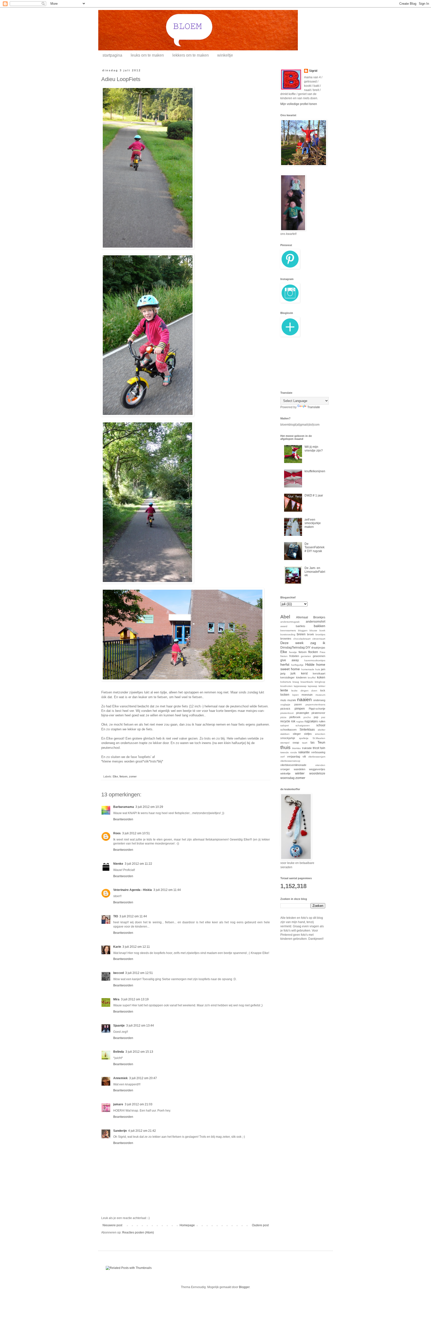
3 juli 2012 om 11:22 (138, 863)
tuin (322, 748)
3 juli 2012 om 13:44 (140, 1025)
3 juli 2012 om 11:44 (167, 890)
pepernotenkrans (315, 704)
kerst (304, 673)
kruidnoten (286, 686)
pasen (298, 704)
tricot (316, 748)
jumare (118, 1104)
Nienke (118, 863)
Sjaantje (119, 1025)
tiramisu (296, 748)
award (283, 626)
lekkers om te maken (190, 55)
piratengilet (302, 712)
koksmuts (285, 681)
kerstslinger (287, 677)
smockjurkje (287, 738)
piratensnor (318, 712)
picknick (285, 708)
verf (282, 756)
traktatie (307, 748)
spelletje (304, 738)
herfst (284, 664)
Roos (117, 833)
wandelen (299, 769)
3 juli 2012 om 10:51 (136, 833)
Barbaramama (123, 807)
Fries (322, 652)
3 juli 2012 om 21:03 (138, 1104)
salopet (284, 725)
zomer (133, 776)
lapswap (312, 686)
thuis (285, 747)
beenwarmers (288, 630)
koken (321, 677)
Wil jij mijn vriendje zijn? (314, 448)
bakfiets (300, 626)
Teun (321, 742)
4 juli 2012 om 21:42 (142, 1131)
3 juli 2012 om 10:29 (149, 807)
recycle (285, 721)
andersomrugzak (290, 621)
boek (322, 630)
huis (317, 669)
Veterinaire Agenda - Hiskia (132, 890)
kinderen (301, 677)
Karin (117, 946)
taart (304, 742)
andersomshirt (315, 621)
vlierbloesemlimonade (293, 764)
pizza (283, 717)
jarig (282, 673)
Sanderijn (120, 1131)
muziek (291, 700)
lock (322, 690)
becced (118, 973)
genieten (306, 656)
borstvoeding (287, 634)
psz (323, 717)
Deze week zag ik (302, 643)
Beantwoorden (123, 819)
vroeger (285, 769)
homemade (307, 669)
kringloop (320, 681)
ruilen (322, 721)
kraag (296, 681)
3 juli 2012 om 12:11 (136, 946)
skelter (321, 729)
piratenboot (287, 713)
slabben (285, 734)
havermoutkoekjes (314, 660)
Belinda (118, 1051)
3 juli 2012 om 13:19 (135, 999)
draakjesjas (318, 647)
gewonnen (319, 656)
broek (310, 634)
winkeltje (225, 55)
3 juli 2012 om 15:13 (139, 1051)
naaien (304, 699)
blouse (313, 630)
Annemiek (120, 1078)
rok (293, 721)
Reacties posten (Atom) (138, 1232)
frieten (284, 656)
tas (313, 742)
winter (300, 773)
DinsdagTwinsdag (292, 647)
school (320, 725)
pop (316, 717)
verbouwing (318, 752)
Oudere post (260, 1225)
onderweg (319, 700)
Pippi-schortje (317, 708)
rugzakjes (311, 721)
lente (284, 690)
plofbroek (295, 717)
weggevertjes (317, 769)
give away (289, 660)
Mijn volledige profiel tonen (298, 104)
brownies (285, 638)
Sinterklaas (307, 729)
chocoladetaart (302, 638)
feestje (293, 652)
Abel (285, 616)
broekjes (320, 634)
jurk (293, 673)
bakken (319, 626)
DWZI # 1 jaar (314, 495)
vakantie (304, 752)
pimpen (300, 708)
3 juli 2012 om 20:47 (143, 1078)
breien (301, 634)
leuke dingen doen (304, 690)
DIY (308, 647)
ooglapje (285, 704)
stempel (284, 742)
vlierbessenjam (316, 756)
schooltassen (288, 729)
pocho (307, 717)
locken (284, 694)
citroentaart (318, 638)
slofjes (308, 733)
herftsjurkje (297, 664)
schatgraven (303, 725)
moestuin (307, 694)
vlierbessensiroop (290, 760)
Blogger (244, 1287)
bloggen (303, 630)
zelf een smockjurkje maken (313, 523)
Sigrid (313, 71)
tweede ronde (288, 752)
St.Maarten (319, 738)
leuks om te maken (147, 55)
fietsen (123, 776)
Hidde (310, 664)
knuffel (312, 677)
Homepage (187, 1225)
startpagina (112, 55)
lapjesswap (300, 686)
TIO (115, 916)
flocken (313, 652)
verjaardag (293, 756)
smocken (320, 734)
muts (283, 700)
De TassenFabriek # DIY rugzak (314, 547)
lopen (295, 694)
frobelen (294, 656)
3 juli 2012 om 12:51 (139, 973)
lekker (322, 686)
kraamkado (307, 681)
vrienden (320, 765)
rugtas (300, 721)
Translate (313, 407)
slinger (297, 733)
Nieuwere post (112, 1225)
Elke (115, 776)
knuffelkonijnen (315, 471)
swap (296, 742)
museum (320, 694)
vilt (304, 756)
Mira (116, 999)
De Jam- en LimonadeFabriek (315, 571)
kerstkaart (319, 673)
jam (323, 669)
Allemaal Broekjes (310, 617)
